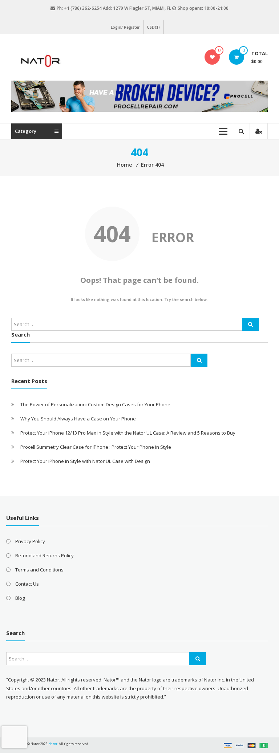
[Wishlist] (212, 57)
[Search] (250, 324)
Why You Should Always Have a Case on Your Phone (78, 418)
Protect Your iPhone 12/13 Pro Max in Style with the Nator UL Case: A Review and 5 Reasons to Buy (127, 433)
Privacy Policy (30, 541)
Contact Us (27, 584)
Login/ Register (125, 27)
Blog (20, 598)
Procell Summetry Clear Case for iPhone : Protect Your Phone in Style (95, 447)
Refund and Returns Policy (44, 555)
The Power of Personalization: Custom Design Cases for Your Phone (95, 404)
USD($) (153, 27)
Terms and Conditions (39, 569)
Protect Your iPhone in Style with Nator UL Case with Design (85, 461)
